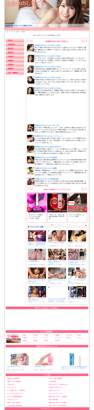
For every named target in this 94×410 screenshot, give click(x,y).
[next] (85, 209)
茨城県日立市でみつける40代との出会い (48, 77)
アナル (58, 338)
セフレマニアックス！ (56, 393)
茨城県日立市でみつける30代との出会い (48, 67)
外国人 (25, 338)
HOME (10, 40)
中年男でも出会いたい (56, 387)
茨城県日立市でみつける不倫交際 (46, 157)
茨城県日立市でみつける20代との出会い (48, 56)
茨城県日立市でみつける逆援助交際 (46, 179)
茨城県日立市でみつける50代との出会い (48, 88)
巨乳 (46, 335)
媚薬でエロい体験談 (14, 381)
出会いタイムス (12, 399)
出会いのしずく (49, 408)
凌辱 (35, 340)
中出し (69, 338)
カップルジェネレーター (15, 393)
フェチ (80, 338)
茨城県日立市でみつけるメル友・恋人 (47, 125)
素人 (24, 335)
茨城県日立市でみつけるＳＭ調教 (46, 168)
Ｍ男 (57, 340)
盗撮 (24, 340)
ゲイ (46, 338)
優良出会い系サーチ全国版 (57, 402)
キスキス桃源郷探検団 (14, 396)
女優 (35, 335)
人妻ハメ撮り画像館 (55, 378)
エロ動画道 (52, 381)
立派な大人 (11, 384)
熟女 (79, 335)
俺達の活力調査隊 (13, 378)
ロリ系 (69, 335)
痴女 (46, 340)
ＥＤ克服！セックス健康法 (16, 390)
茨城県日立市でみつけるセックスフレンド (49, 136)
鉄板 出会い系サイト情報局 (58, 396)
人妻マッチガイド (54, 390)
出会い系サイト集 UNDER (57, 405)
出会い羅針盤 (53, 399)
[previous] (29, 209)
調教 (57, 335)
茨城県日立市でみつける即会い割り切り (48, 147)
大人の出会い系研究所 (14, 405)
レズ (35, 338)
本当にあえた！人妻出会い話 (58, 384)
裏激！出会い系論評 (14, 402)
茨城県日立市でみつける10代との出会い (48, 45)
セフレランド (11, 387)
